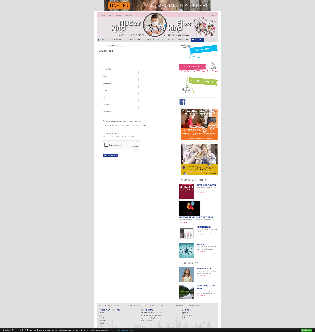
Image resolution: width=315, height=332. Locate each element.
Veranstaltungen (198, 52)
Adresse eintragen (146, 320)
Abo (110, 16)
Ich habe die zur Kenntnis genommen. (123, 121)
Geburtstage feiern (132, 40)
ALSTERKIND (111, 46)
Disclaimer (185, 318)
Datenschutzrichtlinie (125, 330)
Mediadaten (128, 16)
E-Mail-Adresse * (107, 69)
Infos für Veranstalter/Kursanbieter (151, 315)
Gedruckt (102, 16)
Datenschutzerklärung (119, 121)
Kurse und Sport (198, 68)
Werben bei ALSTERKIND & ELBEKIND (152, 313)
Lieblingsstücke (183, 40)
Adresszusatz (107, 83)
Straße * (105, 90)
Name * (105, 76)
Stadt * (105, 97)
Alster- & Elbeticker (166, 40)
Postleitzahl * (107, 104)
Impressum (185, 313)
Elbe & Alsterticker (175, 305)
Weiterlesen (201, 192)
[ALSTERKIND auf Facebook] (182, 102)
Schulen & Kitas (149, 40)
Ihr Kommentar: (107, 111)
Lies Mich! (106, 40)
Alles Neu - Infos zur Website (137, 22)
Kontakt (213, 16)
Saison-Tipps (117, 40)
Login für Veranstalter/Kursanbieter (151, 318)
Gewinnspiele (197, 40)
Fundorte (118, 16)
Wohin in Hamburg (198, 86)
